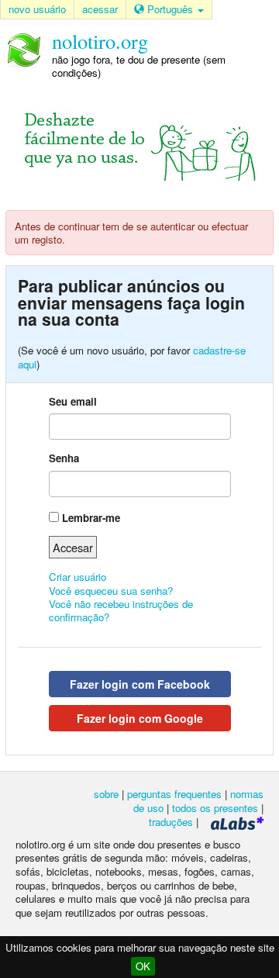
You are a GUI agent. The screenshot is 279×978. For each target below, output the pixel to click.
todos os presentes (215, 807)
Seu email (73, 401)
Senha (64, 458)
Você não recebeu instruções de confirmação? (121, 610)
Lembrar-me (91, 517)
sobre (106, 793)
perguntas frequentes (174, 793)
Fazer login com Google (140, 718)
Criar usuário (77, 576)
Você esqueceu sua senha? (111, 590)
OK (143, 966)
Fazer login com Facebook (140, 684)
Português (170, 9)
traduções (171, 821)
